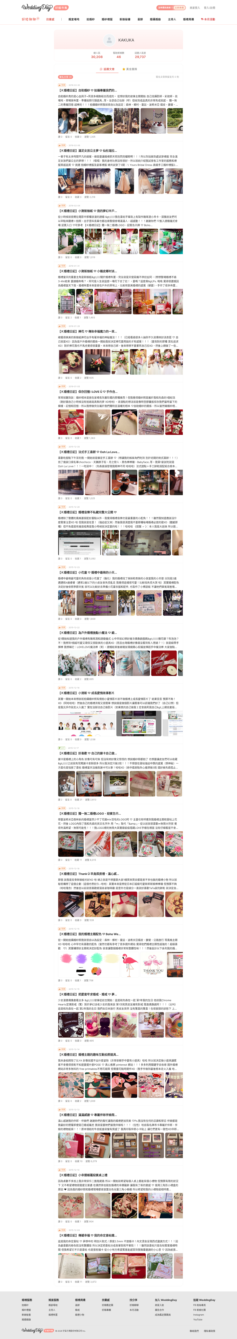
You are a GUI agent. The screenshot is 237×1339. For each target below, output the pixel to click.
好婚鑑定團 (107, 1305)
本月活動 (209, 19)
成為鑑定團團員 (163, 1314)
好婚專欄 (106, 1309)
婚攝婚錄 (26, 1319)
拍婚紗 (25, 1305)
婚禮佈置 (53, 1314)
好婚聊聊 (134, 1305)
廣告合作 (159, 1309)
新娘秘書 (26, 1314)
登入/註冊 (209, 7)
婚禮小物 (79, 1314)
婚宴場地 (53, 1305)
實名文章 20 (65, 77)
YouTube (197, 1319)
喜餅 (77, 1305)
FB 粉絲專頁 (199, 1305)
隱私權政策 (209, 1331)
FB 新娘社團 (199, 1309)
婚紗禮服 (26, 1309)
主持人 (52, 1309)
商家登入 (195, 7)
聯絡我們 (194, 1331)
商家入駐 (159, 1305)
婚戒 (77, 1309)
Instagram (198, 1314)
